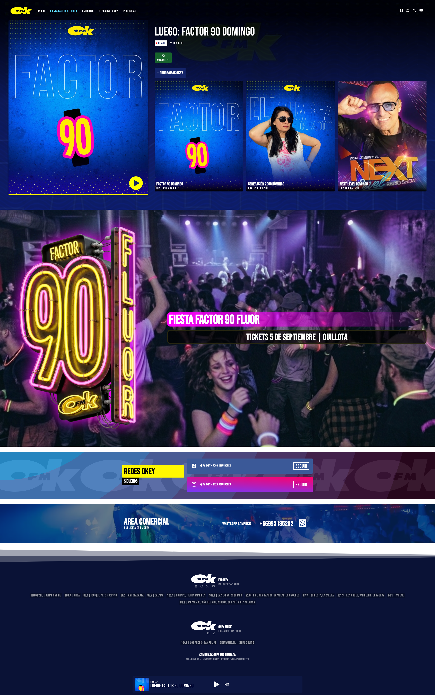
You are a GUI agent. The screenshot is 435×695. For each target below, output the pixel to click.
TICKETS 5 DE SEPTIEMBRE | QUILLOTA (297, 337)
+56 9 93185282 (211, 659)
